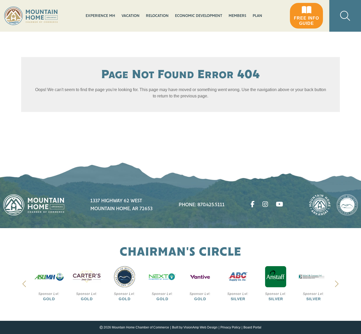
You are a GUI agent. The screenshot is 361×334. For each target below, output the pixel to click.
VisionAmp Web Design (200, 327)
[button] (306, 16)
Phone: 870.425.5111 (202, 205)
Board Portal (252, 327)
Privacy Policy (230, 327)
